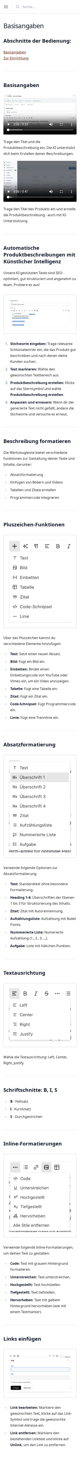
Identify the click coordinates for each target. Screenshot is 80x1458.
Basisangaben (14, 52)
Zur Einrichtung (16, 58)
